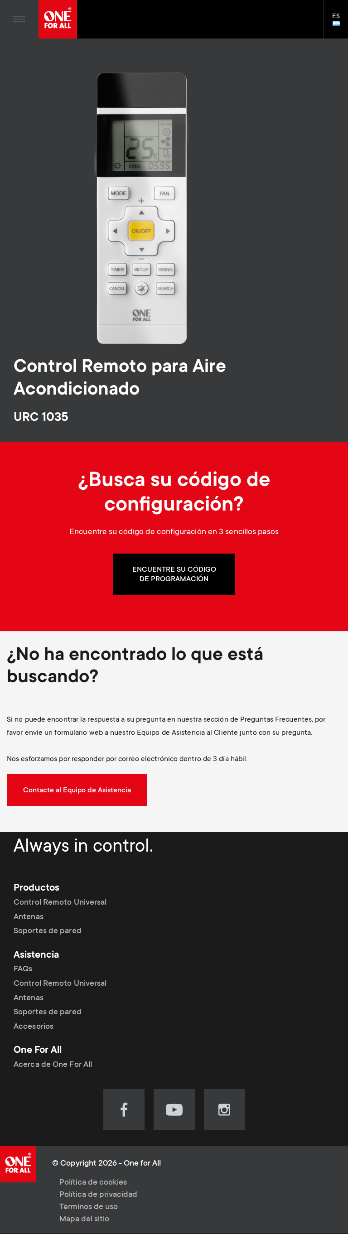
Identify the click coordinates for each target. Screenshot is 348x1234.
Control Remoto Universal (60, 902)
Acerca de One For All (53, 1065)
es (340, 24)
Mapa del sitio (84, 1219)
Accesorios (33, 1027)
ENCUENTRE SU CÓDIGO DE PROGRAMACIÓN (174, 574)
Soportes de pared (48, 931)
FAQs (23, 969)
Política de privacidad (98, 1195)
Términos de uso (88, 1207)
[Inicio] (58, 19)
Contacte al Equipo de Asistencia (77, 790)
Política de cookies (93, 1182)
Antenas (29, 917)
